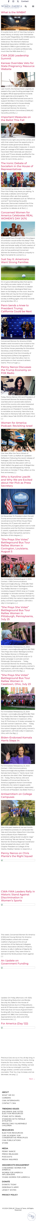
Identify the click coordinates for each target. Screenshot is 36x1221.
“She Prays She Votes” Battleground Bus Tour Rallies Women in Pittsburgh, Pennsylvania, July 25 (17, 613)
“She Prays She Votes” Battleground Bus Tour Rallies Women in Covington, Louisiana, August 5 (15, 545)
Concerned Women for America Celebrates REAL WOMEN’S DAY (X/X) (17, 215)
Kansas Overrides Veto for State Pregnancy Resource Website (17, 66)
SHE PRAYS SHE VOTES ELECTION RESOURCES (12, 1112)
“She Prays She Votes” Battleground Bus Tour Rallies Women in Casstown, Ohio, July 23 (16, 680)
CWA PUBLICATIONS (11, 1140)
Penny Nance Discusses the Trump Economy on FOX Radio (16, 370)
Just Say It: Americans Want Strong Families (15, 261)
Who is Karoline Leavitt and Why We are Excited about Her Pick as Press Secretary (16, 481)
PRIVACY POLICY (10, 1195)
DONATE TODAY (9, 1185)
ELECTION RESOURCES (12, 1133)
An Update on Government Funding (14, 962)
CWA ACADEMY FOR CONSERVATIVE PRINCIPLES (15, 1136)
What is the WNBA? (13, 12)
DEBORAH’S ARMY (10, 1187)
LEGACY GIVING (9, 1190)
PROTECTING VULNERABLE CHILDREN (14, 1124)
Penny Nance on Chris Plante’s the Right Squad (16, 855)
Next (32, 1079)
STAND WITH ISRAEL (11, 1116)
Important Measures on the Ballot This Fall (16, 119)
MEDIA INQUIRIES (10, 1159)
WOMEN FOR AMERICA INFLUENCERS (12, 1173)
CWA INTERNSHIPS (11, 1100)
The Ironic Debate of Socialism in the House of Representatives (17, 166)
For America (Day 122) (14, 1023)
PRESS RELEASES (10, 1154)
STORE (5, 1143)
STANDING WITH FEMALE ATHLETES (13, 1120)
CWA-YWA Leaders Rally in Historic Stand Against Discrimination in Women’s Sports (18, 896)
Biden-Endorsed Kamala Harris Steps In (16, 739)
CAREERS (6, 1098)
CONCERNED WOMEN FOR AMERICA (14, 1169)
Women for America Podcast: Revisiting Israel (16, 424)
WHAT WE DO (8, 1095)
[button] (33, 6)
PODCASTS (7, 1157)
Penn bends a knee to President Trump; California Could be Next (16, 308)
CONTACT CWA (9, 1103)
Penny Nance (9, 1151)
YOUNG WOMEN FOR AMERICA (16, 1177)
